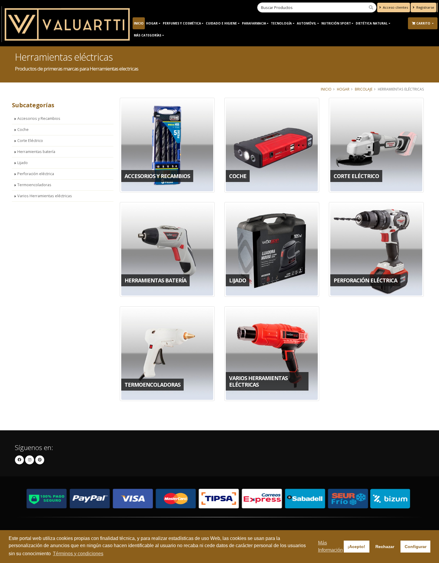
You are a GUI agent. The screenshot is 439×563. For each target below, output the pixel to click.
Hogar (152, 23)
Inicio (139, 23)
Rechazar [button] (384, 546)
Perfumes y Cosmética (182, 23)
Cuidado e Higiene (221, 23)
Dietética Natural (372, 23)
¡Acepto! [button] (356, 546)
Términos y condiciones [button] (78, 553)
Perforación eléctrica (35, 173)
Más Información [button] (330, 546)
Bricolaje (363, 89)
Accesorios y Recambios (38, 118)
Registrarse (424, 7)
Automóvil (306, 23)
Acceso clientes (395, 7)
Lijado (22, 162)
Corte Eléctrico (30, 140)
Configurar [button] (415, 546)
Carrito (423, 23)
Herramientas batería (36, 151)
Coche (23, 129)
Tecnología (281, 23)
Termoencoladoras (34, 184)
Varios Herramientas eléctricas (44, 195)
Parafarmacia (254, 23)
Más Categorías (147, 35)
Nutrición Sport (336, 23)
